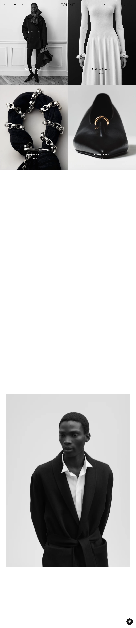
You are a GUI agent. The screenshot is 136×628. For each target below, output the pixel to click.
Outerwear (34, 73)
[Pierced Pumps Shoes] (102, 127)
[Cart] (128, 5)
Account (116, 5)
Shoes (102, 158)
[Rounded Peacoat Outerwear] (34, 42)
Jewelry (34, 158)
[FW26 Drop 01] (68, 480)
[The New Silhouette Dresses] (102, 42)
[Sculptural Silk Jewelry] (34, 127)
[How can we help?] (129, 621)
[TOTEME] (68, 4)
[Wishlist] (122, 5)
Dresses (102, 73)
